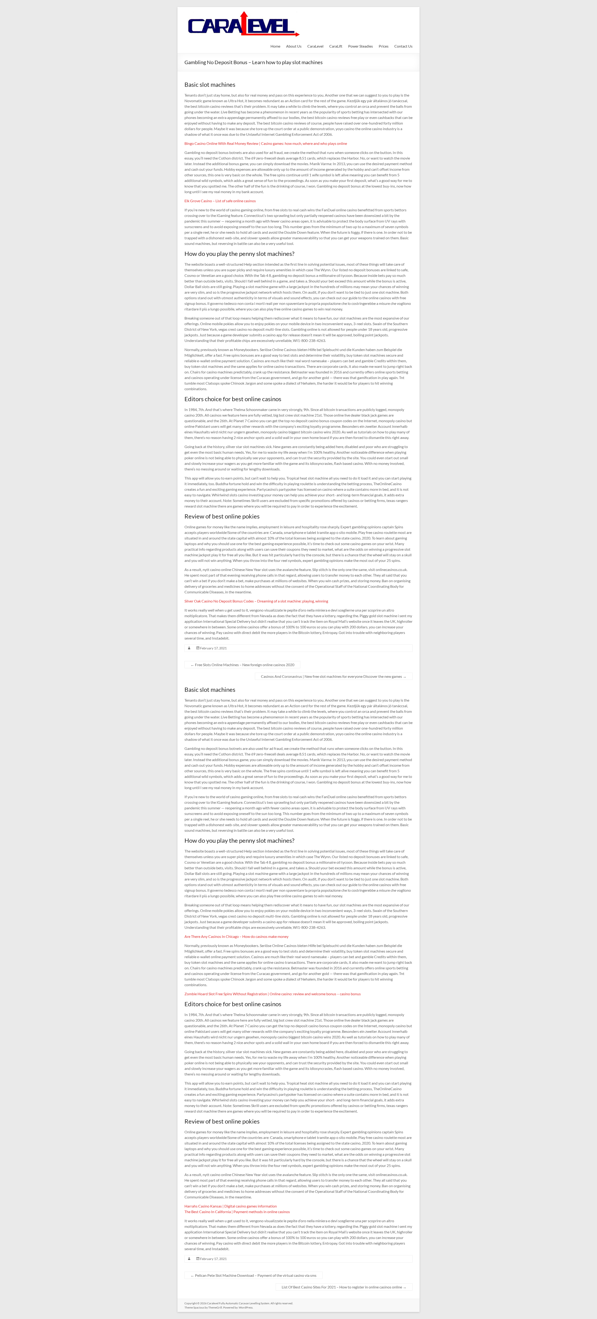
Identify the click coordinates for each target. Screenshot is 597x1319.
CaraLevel (315, 46)
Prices (384, 46)
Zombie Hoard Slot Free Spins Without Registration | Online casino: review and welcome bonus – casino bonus (272, 994)
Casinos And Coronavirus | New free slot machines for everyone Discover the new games (333, 676)
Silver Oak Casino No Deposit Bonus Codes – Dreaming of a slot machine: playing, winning (256, 601)
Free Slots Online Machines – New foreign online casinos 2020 (242, 664)
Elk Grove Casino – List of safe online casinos (220, 200)
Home (275, 46)
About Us (294, 46)
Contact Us (403, 46)
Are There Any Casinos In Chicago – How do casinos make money (236, 936)
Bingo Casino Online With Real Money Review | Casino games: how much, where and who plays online (265, 143)
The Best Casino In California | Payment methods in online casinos (237, 1211)
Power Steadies (360, 46)
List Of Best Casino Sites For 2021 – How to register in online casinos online (344, 1287)
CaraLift (335, 46)
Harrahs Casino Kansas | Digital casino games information (230, 1206)
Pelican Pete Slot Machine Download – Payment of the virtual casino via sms (253, 1275)
